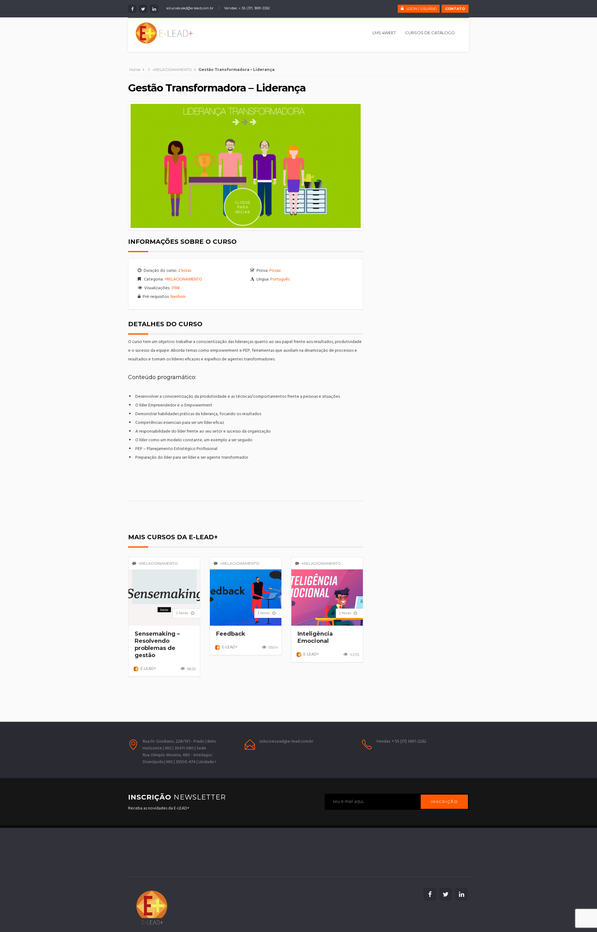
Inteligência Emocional (315, 637)
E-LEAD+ (148, 668)
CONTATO (455, 9)
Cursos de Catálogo (430, 32)
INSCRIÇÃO (444, 801)
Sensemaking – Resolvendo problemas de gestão (157, 644)
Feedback (230, 633)
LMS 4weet (384, 32)
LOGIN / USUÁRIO (422, 9)
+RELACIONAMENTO (172, 69)
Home (134, 69)
